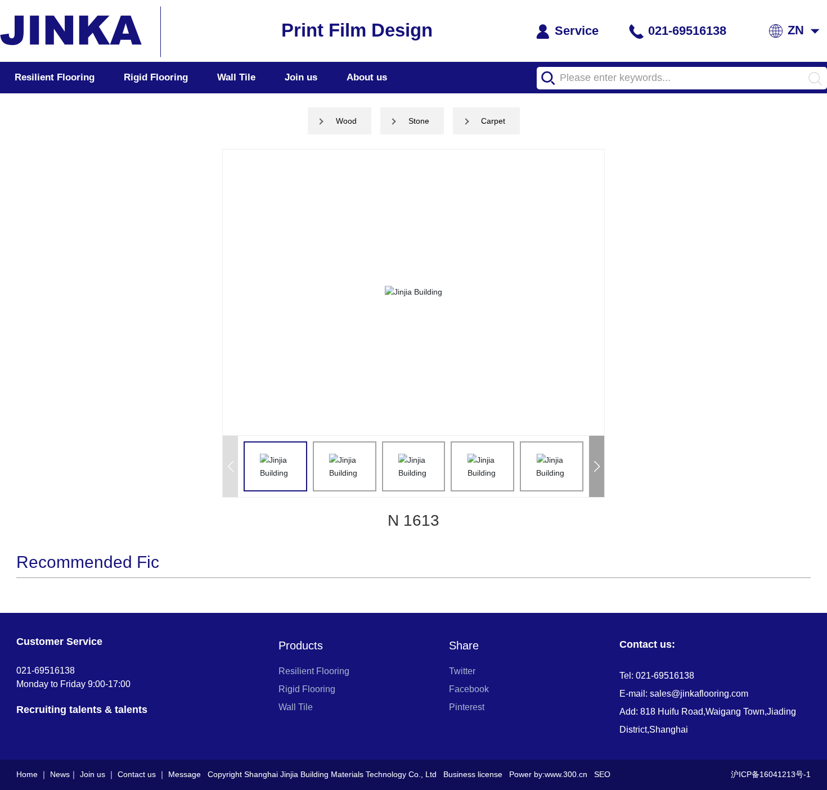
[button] (596, 466)
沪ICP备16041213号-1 (771, 774)
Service (575, 31)
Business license (472, 774)
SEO (602, 774)
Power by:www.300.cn (548, 774)
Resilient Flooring (55, 77)
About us (367, 77)
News (60, 774)
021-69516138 (685, 31)
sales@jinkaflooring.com (699, 693)
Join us (301, 77)
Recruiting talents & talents (81, 709)
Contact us (137, 774)
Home (27, 774)
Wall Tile (236, 77)
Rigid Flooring (156, 77)
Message (184, 774)
